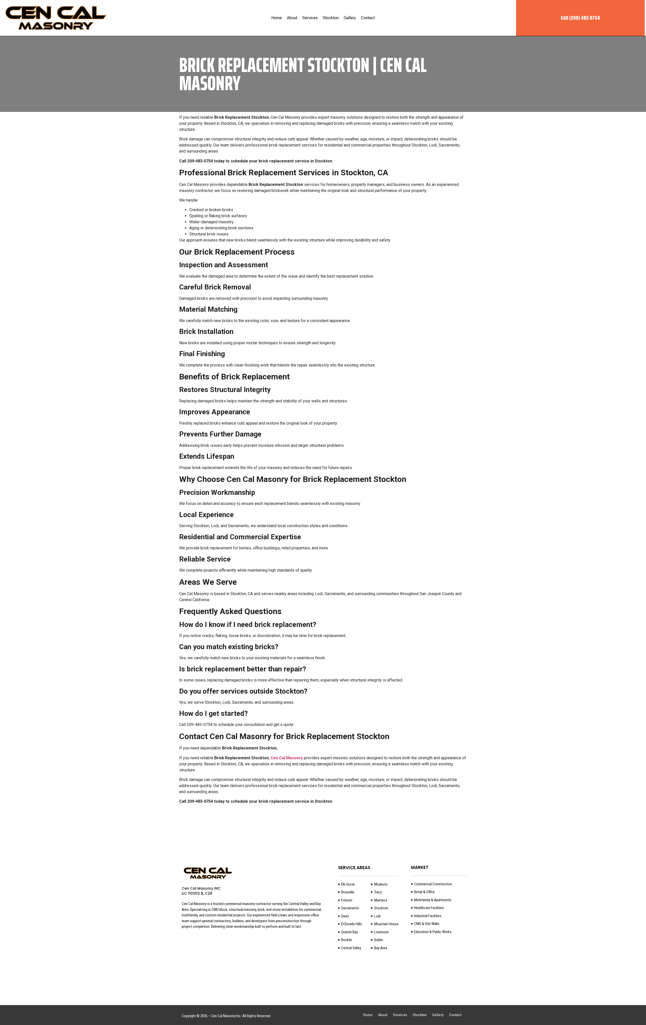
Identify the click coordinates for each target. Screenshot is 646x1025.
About (292, 17)
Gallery (350, 17)
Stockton (331, 17)
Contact (368, 17)
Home (276, 17)
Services (310, 17)
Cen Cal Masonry (287, 757)
